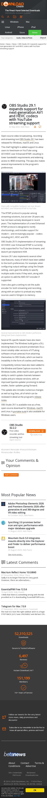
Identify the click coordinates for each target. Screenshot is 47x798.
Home (2, 44)
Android (8, 32)
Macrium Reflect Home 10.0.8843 (18, 572)
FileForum (17, 775)
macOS (39, 408)
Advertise (31, 766)
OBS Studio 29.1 (27, 139)
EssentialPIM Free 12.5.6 (14, 589)
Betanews (31, 772)
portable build (19, 411)
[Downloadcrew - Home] (12, 4)
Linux (7, 27)
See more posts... (15, 554)
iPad (33, 27)
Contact (25, 762)
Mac (28, 22)
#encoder (15, 449)
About (12, 762)
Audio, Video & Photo (24, 38)
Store (22, 32)
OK (35, 790)
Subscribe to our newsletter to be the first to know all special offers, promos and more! (26, 728)
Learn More (17, 796)
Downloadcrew (31, 775)
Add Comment (11, 475)
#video (17, 452)
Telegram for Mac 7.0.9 (13, 606)
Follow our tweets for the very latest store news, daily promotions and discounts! (24, 717)
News (34, 32)
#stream (32, 449)
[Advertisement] (23, 76)
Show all (43, 38)
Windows (14, 22)
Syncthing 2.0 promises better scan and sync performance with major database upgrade (25, 525)
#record (24, 449)
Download (34, 431)
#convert (5, 449)
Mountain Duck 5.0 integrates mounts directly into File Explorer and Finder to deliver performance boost (26, 542)
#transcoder (7, 452)
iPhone (20, 27)
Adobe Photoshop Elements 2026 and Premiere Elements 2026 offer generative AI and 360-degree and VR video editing (26, 508)
